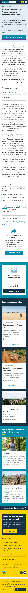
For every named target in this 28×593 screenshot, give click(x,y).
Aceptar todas (20, 590)
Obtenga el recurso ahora (14, 37)
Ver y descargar (10, 92)
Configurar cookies (7, 590)
